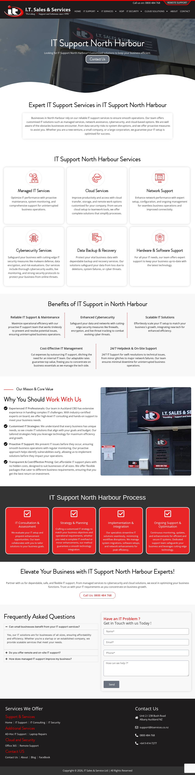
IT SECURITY (132, 11)
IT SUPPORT (89, 11)
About (24, 757)
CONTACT (185, 11)
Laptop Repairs (38, 734)
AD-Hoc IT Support (16, 734)
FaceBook (44, 757)
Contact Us (11, 757)
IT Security (54, 722)
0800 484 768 (152, 3)
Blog (33, 757)
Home (77, 11)
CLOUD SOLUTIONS (154, 11)
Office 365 (11, 745)
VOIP (121, 11)
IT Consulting (37, 722)
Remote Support (29, 745)
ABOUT (174, 11)
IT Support (21, 722)
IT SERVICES (107, 11)
